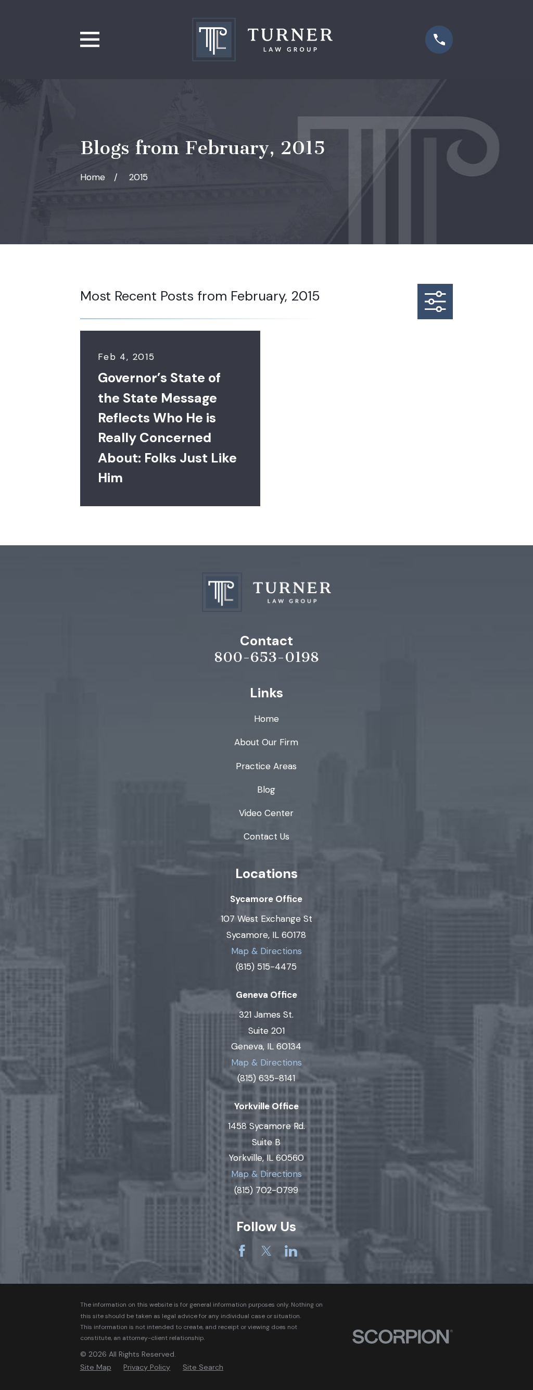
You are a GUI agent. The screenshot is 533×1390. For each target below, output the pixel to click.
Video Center (266, 813)
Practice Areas (266, 766)
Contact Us (266, 836)
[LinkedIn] (291, 1251)
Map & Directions (266, 951)
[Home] (262, 39)
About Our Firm (266, 742)
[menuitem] (95, 1367)
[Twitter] (266, 1251)
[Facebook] (242, 1251)
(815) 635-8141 (266, 1078)
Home (266, 718)
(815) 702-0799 (266, 1190)
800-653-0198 (266, 658)
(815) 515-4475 (266, 966)
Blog (266, 789)
